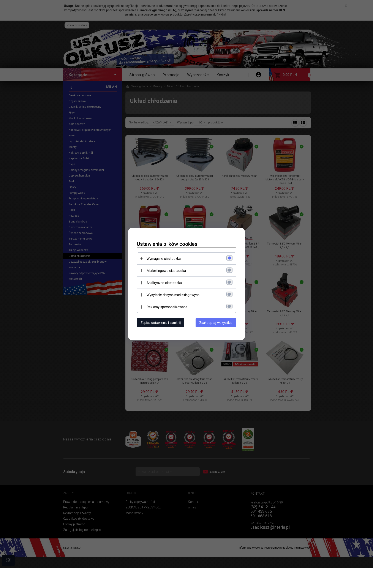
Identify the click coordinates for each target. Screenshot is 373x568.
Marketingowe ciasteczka (166, 271)
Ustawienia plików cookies (167, 244)
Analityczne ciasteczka (164, 283)
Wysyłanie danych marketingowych (173, 295)
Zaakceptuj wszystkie (215, 323)
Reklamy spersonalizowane (167, 307)
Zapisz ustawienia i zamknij (161, 323)
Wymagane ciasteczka (164, 259)
